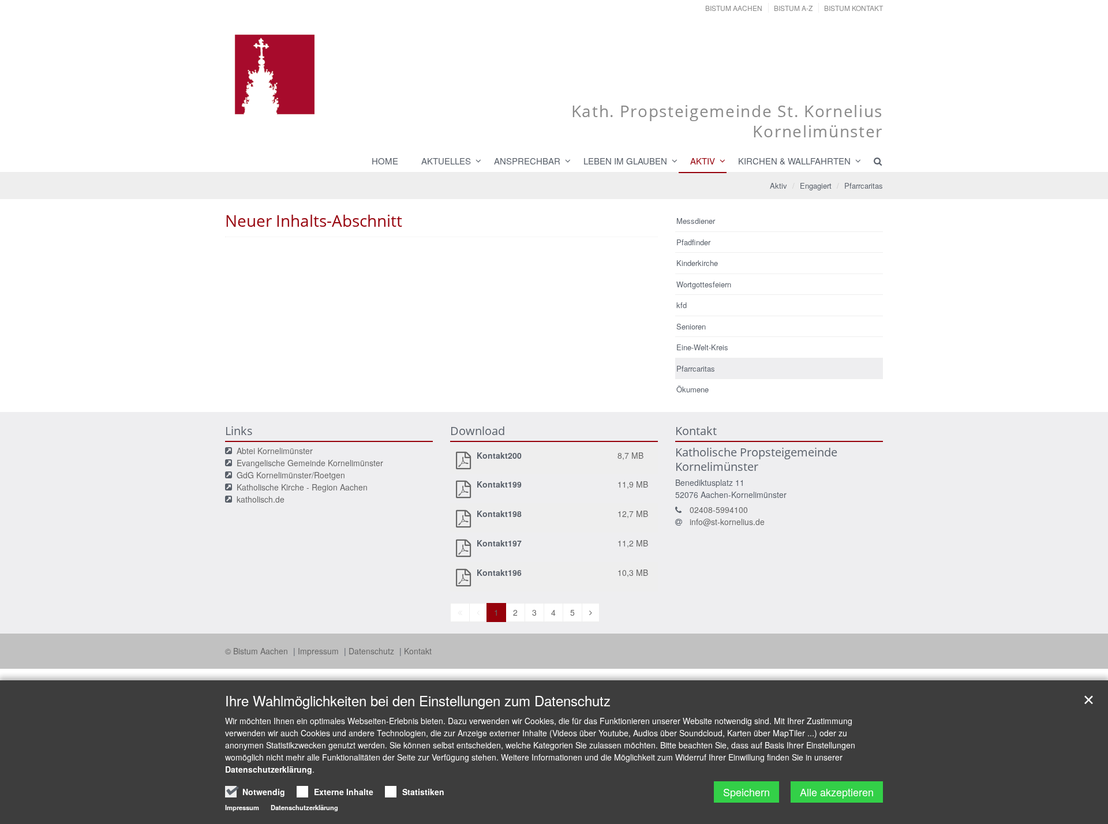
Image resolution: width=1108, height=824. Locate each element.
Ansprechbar (527, 161)
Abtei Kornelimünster (275, 450)
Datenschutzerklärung (268, 769)
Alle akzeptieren (837, 791)
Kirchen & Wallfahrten (794, 161)
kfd (681, 304)
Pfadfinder (693, 242)
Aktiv (702, 161)
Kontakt (418, 651)
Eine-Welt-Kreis (702, 347)
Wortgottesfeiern (703, 284)
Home (385, 161)
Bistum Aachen (733, 8)
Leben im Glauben (625, 161)
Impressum (319, 651)
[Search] (872, 161)
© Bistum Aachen (257, 651)
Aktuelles (446, 161)
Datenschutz (372, 651)
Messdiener (695, 220)
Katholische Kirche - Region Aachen (302, 487)
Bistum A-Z (793, 8)
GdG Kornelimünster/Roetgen (291, 475)
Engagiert (816, 185)
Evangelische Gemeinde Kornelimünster (310, 463)
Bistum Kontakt (853, 8)
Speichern (746, 791)
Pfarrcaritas (863, 185)
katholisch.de (261, 499)
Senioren (691, 326)
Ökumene (692, 389)
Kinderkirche (697, 262)
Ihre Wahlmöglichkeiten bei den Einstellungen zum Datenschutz (418, 700)
